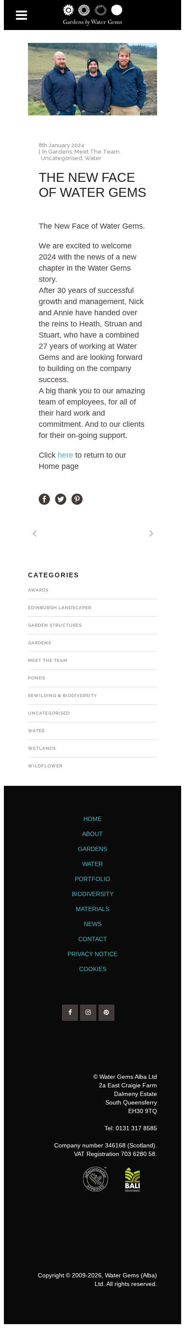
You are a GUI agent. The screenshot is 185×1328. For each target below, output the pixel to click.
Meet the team (97, 151)
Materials (92, 908)
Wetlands (42, 748)
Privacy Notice (92, 954)
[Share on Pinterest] (77, 499)
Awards (38, 590)
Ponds (36, 678)
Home (92, 818)
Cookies (92, 969)
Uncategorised (61, 158)
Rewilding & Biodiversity (62, 695)
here (65, 455)
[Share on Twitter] (60, 499)
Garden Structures (55, 625)
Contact (92, 939)
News (93, 924)
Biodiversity (93, 893)
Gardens (60, 151)
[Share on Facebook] (44, 499)
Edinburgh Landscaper (59, 607)
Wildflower (45, 766)
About (92, 833)
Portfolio (92, 878)
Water (93, 158)
